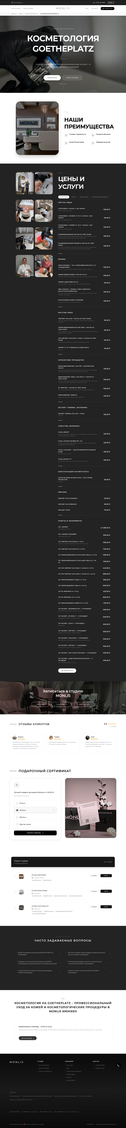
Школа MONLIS (16, 8)
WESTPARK (40, 704)
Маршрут (94, 875)
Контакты (94, 8)
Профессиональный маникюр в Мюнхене (21, 1099)
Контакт (68, 1077)
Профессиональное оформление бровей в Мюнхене (37, 1096)
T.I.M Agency (41, 1124)
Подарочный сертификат (73, 1071)
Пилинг (73, 197)
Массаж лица (84, 197)
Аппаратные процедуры (100, 197)
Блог (87, 8)
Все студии (108, 862)
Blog (67, 1068)
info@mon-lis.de (99, 1068)
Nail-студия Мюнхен (15, 1096)
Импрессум (90, 1124)
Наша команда (28, 8)
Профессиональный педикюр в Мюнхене (65, 1096)
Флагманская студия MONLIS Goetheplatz (33, 1030)
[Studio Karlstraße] (63, 893)
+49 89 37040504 (100, 1065)
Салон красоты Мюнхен (85, 1096)
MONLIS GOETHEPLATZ (45, 1071)
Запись (106, 875)
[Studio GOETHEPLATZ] (63, 909)
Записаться (52, 77)
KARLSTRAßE (62, 704)
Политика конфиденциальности (106, 1124)
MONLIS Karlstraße (44, 1068)
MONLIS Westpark (44, 1065)
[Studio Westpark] (63, 877)
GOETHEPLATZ (84, 704)
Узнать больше (72, 77)
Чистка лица (64, 197)
